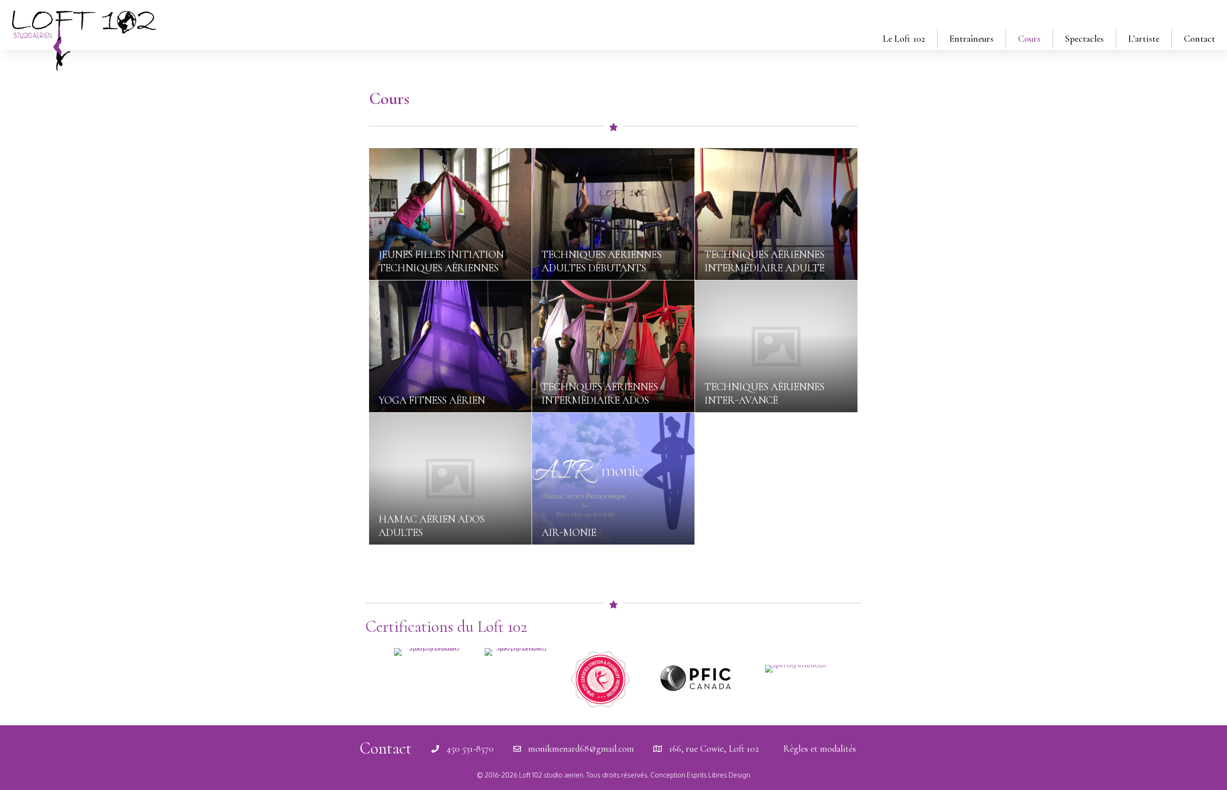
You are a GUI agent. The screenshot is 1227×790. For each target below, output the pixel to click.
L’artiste (1143, 39)
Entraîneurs (971, 39)
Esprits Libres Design (718, 775)
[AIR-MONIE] (613, 479)
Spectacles (1084, 39)
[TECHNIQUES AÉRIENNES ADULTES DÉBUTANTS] (613, 214)
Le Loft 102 (904, 39)
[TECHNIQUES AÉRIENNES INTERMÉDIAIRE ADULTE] (776, 214)
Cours (1029, 39)
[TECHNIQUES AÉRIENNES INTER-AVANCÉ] (776, 346)
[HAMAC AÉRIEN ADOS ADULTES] (450, 479)
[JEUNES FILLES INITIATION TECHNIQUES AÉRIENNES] (450, 214)
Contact (1199, 39)
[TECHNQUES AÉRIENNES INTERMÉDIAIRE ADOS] (613, 346)
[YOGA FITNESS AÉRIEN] (450, 346)
